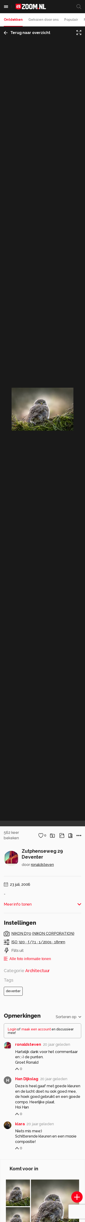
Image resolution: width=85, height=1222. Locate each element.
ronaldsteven (42, 864)
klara (20, 1124)
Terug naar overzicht (30, 32)
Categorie (27, 970)
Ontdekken (13, 19)
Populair (71, 19)
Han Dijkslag (26, 1079)
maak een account (36, 1029)
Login (12, 1029)
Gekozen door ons (43, 19)
